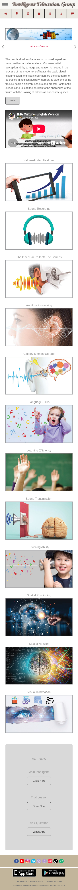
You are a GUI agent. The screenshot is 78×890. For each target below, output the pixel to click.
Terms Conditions (54, 881)
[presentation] (2, 46)
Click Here (39, 780)
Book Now (39, 806)
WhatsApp (39, 831)
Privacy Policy (37, 881)
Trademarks (21, 881)
